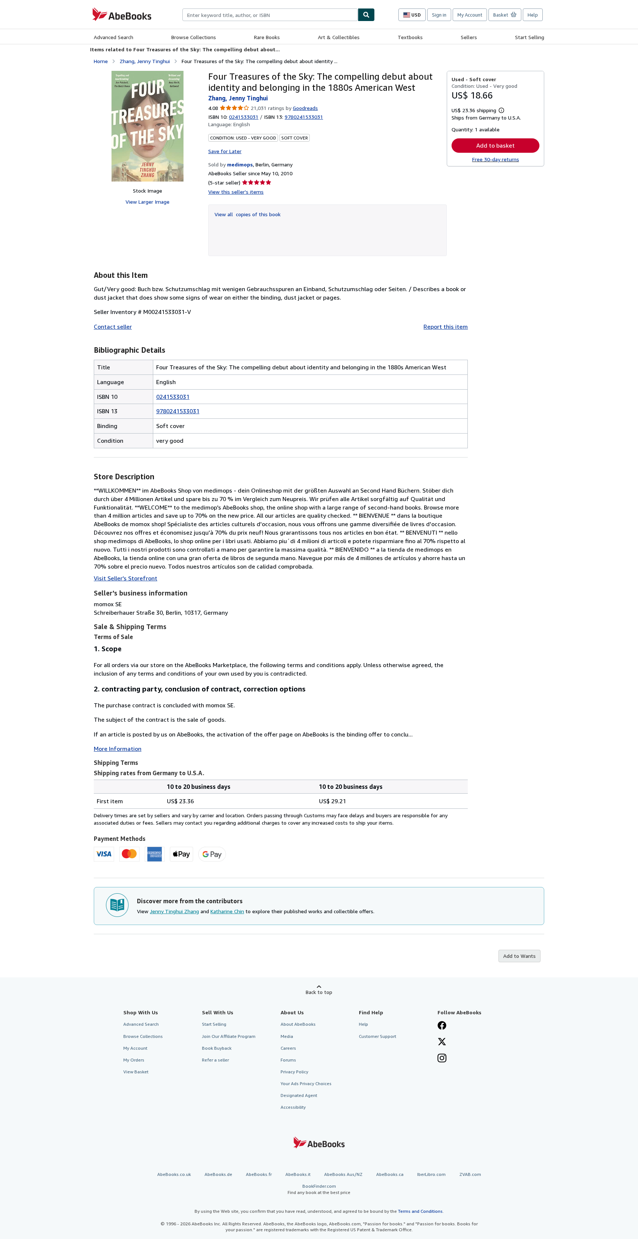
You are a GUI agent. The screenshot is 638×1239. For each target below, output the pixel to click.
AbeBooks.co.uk (174, 1174)
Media (287, 1036)
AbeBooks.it (298, 1174)
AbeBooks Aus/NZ (343, 1174)
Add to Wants (519, 956)
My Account (469, 15)
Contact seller (113, 326)
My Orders (133, 1060)
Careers (288, 1048)
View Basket (135, 1071)
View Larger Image (147, 202)
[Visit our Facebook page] (442, 1026)
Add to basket (495, 145)
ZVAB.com (470, 1174)
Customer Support (377, 1036)
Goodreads (305, 108)
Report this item (445, 326)
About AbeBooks (298, 1024)
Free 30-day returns (495, 159)
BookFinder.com (319, 1189)
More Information (117, 748)
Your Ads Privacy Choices (306, 1083)
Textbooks (410, 37)
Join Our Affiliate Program (228, 1036)
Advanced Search (113, 37)
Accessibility (293, 1107)
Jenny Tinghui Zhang (174, 911)
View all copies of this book (248, 214)
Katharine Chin (227, 911)
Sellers (469, 37)
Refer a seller (215, 1060)
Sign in (439, 15)
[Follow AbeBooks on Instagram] (442, 1059)
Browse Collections (193, 37)
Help (533, 15)
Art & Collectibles (339, 37)
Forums (288, 1060)
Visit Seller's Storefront (125, 578)
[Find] (366, 14)
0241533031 (243, 117)
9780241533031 (177, 411)
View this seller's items (236, 192)
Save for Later (224, 151)
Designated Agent (299, 1095)
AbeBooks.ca (390, 1174)
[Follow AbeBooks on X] (442, 1042)
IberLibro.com (431, 1174)
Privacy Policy (294, 1071)
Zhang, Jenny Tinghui (145, 61)
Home (101, 61)
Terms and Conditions (420, 1211)
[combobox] (270, 14)
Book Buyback (216, 1048)
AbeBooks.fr (259, 1174)
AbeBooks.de (218, 1174)
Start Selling (529, 37)
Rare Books (267, 37)
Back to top (319, 992)
